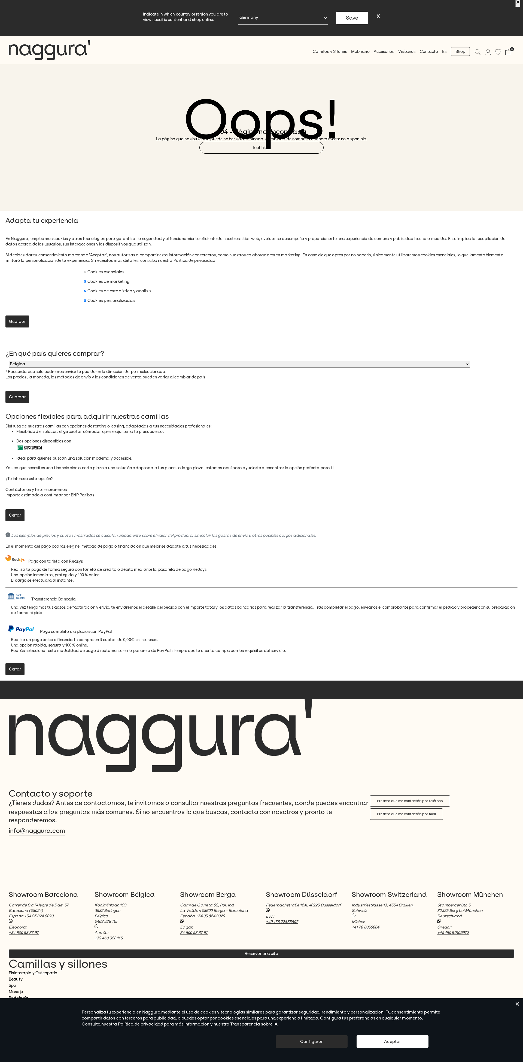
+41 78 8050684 (365, 927)
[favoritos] (498, 52)
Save (352, 18)
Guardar (17, 321)
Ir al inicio (261, 147)
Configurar (311, 1041)
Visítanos (407, 51)
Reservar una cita (261, 953)
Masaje (16, 991)
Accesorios (384, 51)
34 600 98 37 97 (194, 932)
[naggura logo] (49, 50)
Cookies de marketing (108, 281)
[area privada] (488, 52)
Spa (12, 985)
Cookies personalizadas (111, 300)
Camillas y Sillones (330, 51)
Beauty (16, 979)
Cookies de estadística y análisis (119, 291)
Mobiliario (360, 51)
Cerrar (15, 515)
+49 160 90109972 (453, 932)
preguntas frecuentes (260, 803)
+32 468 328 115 (109, 938)
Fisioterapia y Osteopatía (33, 972)
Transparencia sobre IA (254, 1024)
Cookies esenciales (105, 271)
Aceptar (392, 1041)
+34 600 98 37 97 (24, 932)
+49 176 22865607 (282, 921)
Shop (460, 51)
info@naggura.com (37, 831)
